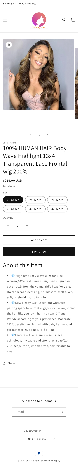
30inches (35, 209)
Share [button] (11, 363)
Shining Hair (32, 460)
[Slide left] (30, 135)
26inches (57, 200)
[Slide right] (47, 135)
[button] (5, 19)
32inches (57, 209)
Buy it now (39, 251)
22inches (13, 200)
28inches (13, 209)
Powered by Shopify (50, 460)
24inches (35, 200)
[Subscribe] (61, 412)
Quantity (8, 217)
